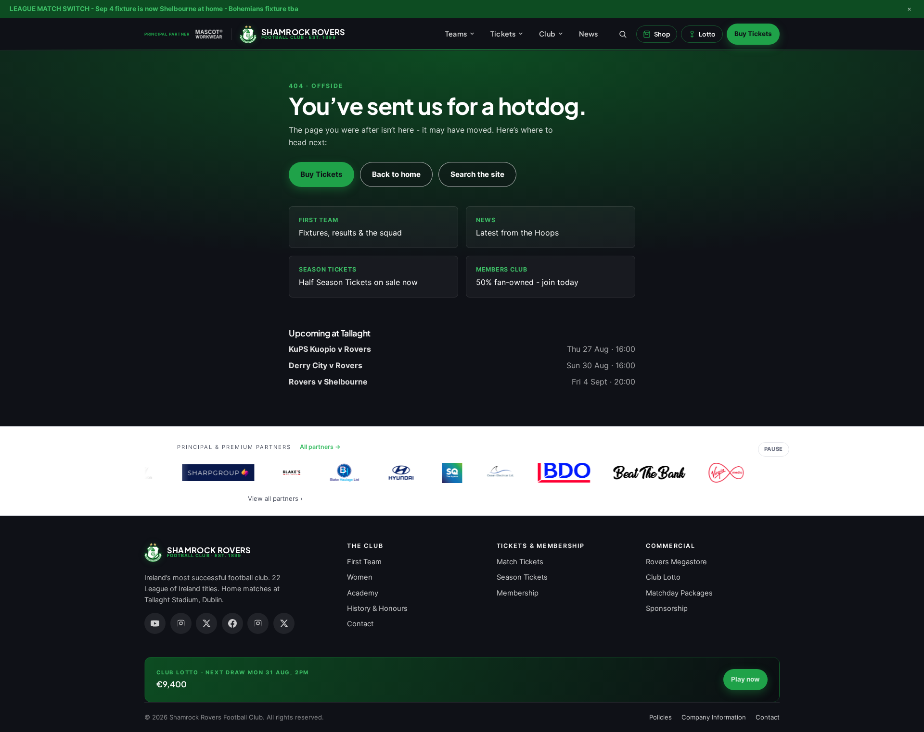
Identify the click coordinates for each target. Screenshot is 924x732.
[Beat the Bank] (641, 473)
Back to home (396, 174)
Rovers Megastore (676, 562)
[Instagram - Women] (258, 623)
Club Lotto (663, 577)
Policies (660, 717)
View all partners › (275, 498)
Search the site (477, 174)
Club (547, 33)
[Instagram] (181, 623)
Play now (745, 679)
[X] (206, 623)
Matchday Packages (679, 593)
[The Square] (444, 473)
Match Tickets (520, 562)
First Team (364, 562)
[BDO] (556, 473)
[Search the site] (622, 34)
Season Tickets (522, 577)
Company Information (713, 717)
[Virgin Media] (718, 473)
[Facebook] (232, 623)
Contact (360, 624)
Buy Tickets (753, 33)
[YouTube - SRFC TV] (155, 623)
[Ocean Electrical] (492, 473)
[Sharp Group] (210, 473)
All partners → (320, 446)
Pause (773, 449)
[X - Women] (284, 623)
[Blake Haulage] (336, 473)
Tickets (503, 33)
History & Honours (377, 608)
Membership (518, 593)
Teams (456, 33)
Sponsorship (667, 608)
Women (359, 577)
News (588, 33)
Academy (362, 593)
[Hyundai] (393, 473)
